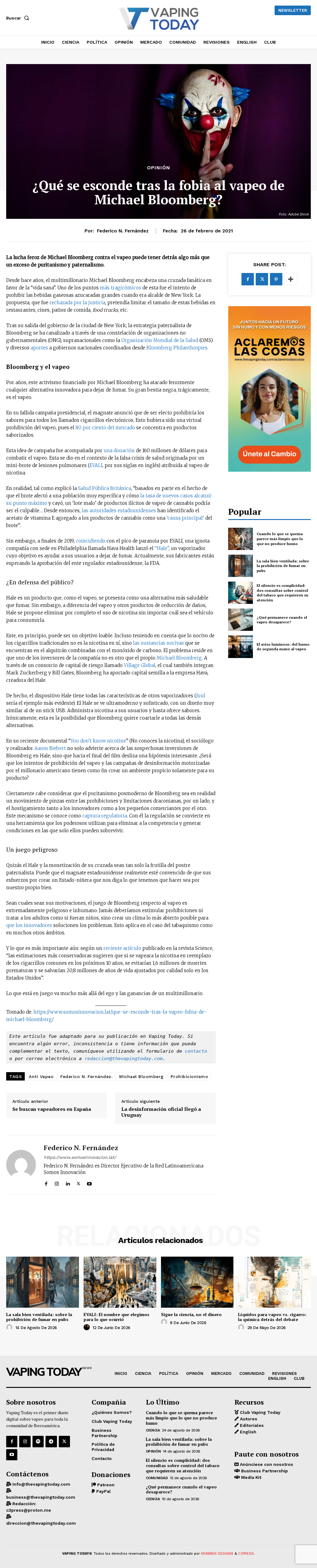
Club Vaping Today (259, 1412)
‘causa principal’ (185, 518)
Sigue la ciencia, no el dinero (191, 1314)
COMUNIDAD (157, 1478)
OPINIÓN (158, 167)
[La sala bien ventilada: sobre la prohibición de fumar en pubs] (240, 566)
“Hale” (162, 548)
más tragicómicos (120, 288)
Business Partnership (264, 1470)
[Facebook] (46, 1182)
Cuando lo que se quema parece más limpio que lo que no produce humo (280, 538)
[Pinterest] (276, 279)
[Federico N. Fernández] (21, 1164)
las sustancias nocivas (158, 643)
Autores (248, 1418)
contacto (196, 1051)
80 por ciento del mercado (105, 428)
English (247, 1431)
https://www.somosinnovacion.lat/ (80, 1157)
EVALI (95, 465)
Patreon (105, 1484)
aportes (39, 348)
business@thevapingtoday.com (40, 1497)
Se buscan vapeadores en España (51, 1109)
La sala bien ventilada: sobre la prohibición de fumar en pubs (283, 566)
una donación (119, 450)
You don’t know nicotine (98, 741)
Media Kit (250, 1477)
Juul (200, 696)
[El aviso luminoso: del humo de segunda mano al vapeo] (240, 646)
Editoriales (251, 1425)
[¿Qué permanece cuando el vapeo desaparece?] (240, 620)
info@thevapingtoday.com (40, 1484)
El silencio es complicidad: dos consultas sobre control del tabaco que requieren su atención (282, 592)
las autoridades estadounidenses (119, 510)
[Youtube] (89, 1182)
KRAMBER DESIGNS (217, 1554)
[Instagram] (56, 1182)
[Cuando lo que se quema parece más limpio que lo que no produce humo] (240, 539)
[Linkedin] (67, 1182)
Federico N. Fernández (123, 231)
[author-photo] (10, 1327)
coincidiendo (90, 541)
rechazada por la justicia (77, 302)
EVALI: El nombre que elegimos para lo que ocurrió (116, 1317)
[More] (290, 279)
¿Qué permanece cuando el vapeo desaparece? (282, 620)
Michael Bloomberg (179, 658)
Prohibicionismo (189, 1076)
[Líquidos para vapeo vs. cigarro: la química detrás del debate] (274, 1282)
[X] (78, 1182)
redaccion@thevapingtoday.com (124, 1058)
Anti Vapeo (41, 1076)
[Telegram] (51, 1441)
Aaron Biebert (50, 748)
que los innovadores (29, 925)
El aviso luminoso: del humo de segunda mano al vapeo (283, 647)
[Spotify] (38, 1441)
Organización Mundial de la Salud (159, 340)
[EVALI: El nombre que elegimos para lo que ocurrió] (120, 1282)
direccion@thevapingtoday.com (41, 1523)
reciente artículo (122, 948)
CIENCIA (153, 1430)
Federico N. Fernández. (86, 1076)
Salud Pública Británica (104, 488)
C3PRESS (246, 1554)
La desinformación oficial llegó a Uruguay (161, 1112)
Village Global (139, 665)
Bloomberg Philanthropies (176, 348)
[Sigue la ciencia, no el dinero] (197, 1282)
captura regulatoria (104, 816)
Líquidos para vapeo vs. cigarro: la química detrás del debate (272, 1317)
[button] (19, 17)
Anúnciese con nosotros (266, 1464)
